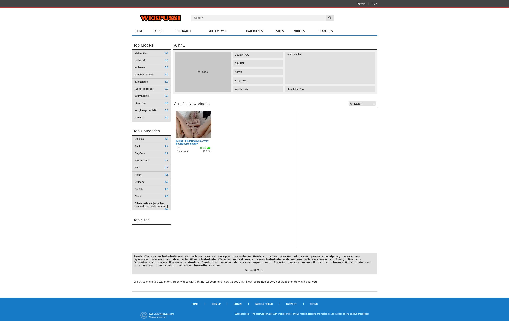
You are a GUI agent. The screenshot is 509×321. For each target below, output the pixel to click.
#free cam (150, 256)
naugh (267, 262)
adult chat (210, 256)
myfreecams (141, 259)
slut (187, 256)
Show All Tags (254, 270)
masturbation (166, 265)
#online (193, 262)
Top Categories (146, 131)
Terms (314, 304)
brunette (200, 265)
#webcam (260, 256)
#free (273, 256)
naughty (162, 262)
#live (193, 259)
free (215, 262)
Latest (158, 31)
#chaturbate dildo (144, 262)
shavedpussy (331, 256)
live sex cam (177, 262)
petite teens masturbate (318, 259)
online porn (224, 256)
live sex (294, 262)
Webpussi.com (166, 314)
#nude (206, 262)
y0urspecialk (151, 96)
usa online (285, 256)
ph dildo (315, 256)
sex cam (214, 265)
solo (185, 259)
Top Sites (141, 220)
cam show (185, 265)
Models (299, 31)
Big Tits (151, 189)
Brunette (151, 182)
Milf (151, 167)
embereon (151, 67)
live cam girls (229, 262)
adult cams (301, 256)
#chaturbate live (170, 256)
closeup (337, 262)
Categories (254, 31)
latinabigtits (151, 81)
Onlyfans (151, 153)
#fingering (224, 259)
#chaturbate (354, 262)
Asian (151, 174)
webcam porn (292, 259)
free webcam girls (250, 262)
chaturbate (207, 259)
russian (249, 259)
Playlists (326, 31)
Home (140, 31)
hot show (348, 256)
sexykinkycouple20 (151, 110)
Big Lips (151, 139)
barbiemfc (151, 60)
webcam (197, 256)
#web (138, 256)
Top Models (143, 45)
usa (357, 256)
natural (238, 259)
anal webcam (242, 256)
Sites (280, 31)
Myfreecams (151, 160)
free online (148, 265)
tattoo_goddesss (151, 89)
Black (151, 196)
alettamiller (151, 53)
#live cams (354, 259)
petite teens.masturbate (165, 259)
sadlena (151, 117)
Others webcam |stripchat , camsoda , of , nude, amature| (151, 206)
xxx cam (323, 262)
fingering (280, 262)
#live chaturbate (269, 259)
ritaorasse (151, 103)
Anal (151, 146)
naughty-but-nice (151, 74)
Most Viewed (218, 31)
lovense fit (308, 262)
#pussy (339, 259)
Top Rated (183, 31)
